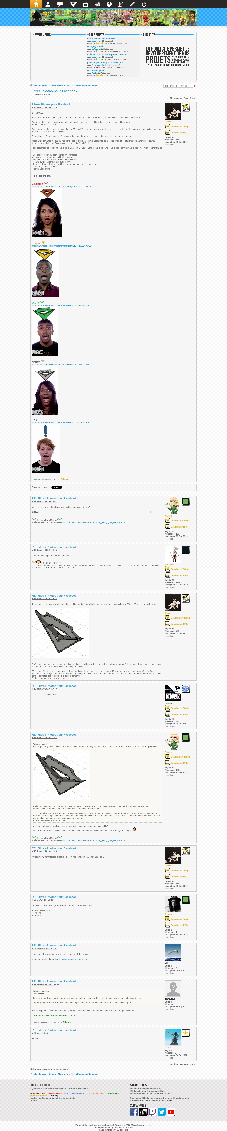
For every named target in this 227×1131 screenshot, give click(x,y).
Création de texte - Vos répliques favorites (107, 54)
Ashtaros (169, 914)
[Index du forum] (36, 4)
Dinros (168, 1047)
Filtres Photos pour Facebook (101, 38)
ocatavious (170, 999)
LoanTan (100, 75)
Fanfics (95, 73)
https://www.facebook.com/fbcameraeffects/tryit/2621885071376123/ (62, 365)
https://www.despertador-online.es (74, 959)
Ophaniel (100, 43)
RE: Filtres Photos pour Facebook (54, 498)
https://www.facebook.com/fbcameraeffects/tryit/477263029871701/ (62, 305)
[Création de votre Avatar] (132, 4)
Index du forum (39, 86)
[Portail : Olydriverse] (86, 4)
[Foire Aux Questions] (109, 4)
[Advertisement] (168, 58)
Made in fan (96, 41)
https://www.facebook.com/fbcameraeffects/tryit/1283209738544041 (62, 186)
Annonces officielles (100, 65)
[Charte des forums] (121, 4)
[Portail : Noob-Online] (73, 4)
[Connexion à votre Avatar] (144, 4)
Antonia (168, 516)
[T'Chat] (60, 4)
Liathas (169, 1100)
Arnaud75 (169, 564)
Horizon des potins (96, 70)
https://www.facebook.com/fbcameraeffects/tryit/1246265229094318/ (62, 246)
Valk (98, 67)
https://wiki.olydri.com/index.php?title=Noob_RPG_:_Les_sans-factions (93, 522)
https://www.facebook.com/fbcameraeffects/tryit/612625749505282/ (62, 422)
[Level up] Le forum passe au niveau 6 (105, 62)
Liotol (167, 963)
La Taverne (96, 49)
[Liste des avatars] (48, 4)
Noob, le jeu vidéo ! (96, 46)
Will (131, 1127)
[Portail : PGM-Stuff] (97, 4)
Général (52, 86)
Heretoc (100, 51)
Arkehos (67, 1022)
